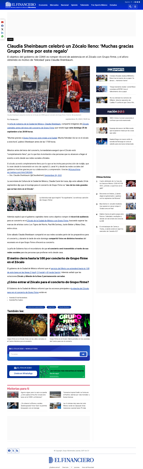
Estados (113, 5)
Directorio (65, 467)
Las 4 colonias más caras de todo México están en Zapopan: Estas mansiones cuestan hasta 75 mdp (74, 406)
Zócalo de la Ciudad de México (35, 307)
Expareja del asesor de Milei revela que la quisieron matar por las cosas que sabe (122, 131)
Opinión (74, 5)
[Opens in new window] (101, 120)
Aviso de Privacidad (88, 467)
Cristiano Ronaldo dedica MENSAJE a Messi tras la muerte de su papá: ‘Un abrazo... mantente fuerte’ (122, 78)
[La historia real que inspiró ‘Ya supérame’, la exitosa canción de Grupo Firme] (21, 203)
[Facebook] (132, 2)
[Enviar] (83, 354)
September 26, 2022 (53, 175)
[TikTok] (140, 2)
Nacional (65, 5)
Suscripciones (75, 467)
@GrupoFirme (74, 170)
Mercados (54, 5)
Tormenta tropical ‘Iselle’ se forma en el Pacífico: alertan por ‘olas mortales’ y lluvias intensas (76, 395)
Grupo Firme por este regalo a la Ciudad (40, 138)
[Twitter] (134, 2)
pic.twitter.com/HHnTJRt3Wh (19, 173)
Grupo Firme (51, 307)
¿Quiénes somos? (54, 467)
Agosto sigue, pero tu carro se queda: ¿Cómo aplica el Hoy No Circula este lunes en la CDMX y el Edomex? (34, 395)
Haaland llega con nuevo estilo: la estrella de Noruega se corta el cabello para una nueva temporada (121, 142)
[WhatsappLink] (46, 371)
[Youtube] (138, 2)
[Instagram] (136, 2)
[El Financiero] (21, 5)
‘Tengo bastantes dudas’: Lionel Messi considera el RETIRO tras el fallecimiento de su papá (122, 89)
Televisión (84, 5)
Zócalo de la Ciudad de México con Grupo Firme (47, 220)
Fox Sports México (99, 5)
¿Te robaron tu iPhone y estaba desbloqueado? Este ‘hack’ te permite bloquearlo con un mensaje (34, 406)
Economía (43, 5)
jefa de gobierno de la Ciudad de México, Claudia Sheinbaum (35, 124)
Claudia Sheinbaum (64, 307)
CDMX (10, 39)
